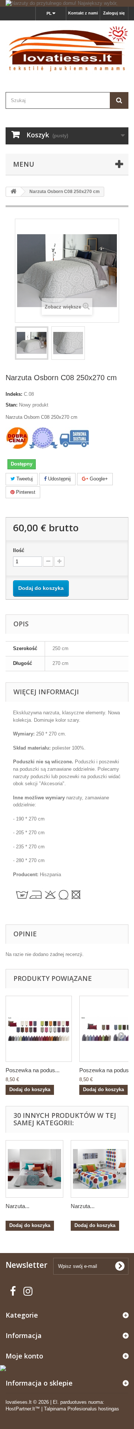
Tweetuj (24, 479)
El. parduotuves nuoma (78, 1402)
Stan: (11, 405)
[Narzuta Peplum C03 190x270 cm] (34, 1169)
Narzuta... (17, 1206)
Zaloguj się (114, 13)
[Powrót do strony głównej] (13, 191)
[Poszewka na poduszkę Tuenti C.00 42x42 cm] (39, 1029)
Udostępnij (59, 479)
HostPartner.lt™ (23, 1409)
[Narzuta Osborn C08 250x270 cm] (31, 343)
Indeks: (14, 394)
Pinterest (25, 492)
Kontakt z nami (83, 13)
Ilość (18, 550)
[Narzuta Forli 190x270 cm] (99, 1169)
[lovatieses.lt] (67, 50)
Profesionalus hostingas (93, 1409)
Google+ (98, 479)
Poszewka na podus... (33, 1070)
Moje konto (24, 1355)
